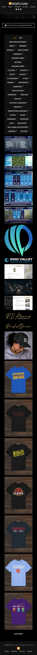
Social (23, 115)
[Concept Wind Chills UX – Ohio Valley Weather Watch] (18, 144)
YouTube (24, 131)
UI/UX (12, 123)
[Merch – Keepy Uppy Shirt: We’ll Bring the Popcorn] (18, 572)
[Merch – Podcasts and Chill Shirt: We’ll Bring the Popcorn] (18, 534)
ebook (12, 74)
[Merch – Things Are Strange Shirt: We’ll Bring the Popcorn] (18, 418)
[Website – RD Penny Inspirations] (18, 287)
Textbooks (25, 119)
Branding (18, 54)
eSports (23, 74)
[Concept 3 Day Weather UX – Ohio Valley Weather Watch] (18, 215)
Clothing (12, 70)
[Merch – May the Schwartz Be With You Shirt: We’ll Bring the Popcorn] (18, 456)
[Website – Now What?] (18, 271)
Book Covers (24, 50)
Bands (12, 46)
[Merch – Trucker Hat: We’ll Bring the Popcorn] (18, 345)
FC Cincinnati (13, 78)
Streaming (12, 119)
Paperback (12, 95)
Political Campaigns (18, 103)
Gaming (11, 82)
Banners (23, 46)
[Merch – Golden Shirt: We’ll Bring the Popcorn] (18, 611)
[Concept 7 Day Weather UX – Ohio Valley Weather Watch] (18, 179)
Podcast (18, 99)
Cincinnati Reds (18, 66)
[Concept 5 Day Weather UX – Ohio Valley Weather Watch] (18, 197)
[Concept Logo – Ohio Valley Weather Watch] (18, 260)
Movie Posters (18, 91)
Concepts (24, 70)
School (13, 115)
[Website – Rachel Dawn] (18, 303)
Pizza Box (24, 95)
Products (18, 107)
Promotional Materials (18, 111)
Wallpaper (23, 123)
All (15, 38)
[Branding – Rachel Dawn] (18, 326)
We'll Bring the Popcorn (18, 127)
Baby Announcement (18, 42)
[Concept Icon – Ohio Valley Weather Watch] (18, 240)
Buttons (18, 62)
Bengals (11, 50)
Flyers (26, 78)
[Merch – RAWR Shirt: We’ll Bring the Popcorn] (18, 495)
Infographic (24, 82)
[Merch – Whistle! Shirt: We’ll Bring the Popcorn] (18, 379)
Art (21, 38)
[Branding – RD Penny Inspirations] (18, 316)
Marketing (18, 86)
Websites (13, 131)
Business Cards (18, 58)
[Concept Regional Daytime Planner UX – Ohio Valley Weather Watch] (18, 162)
